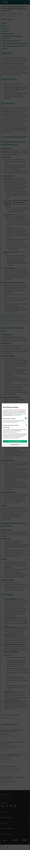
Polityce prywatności (17, 415)
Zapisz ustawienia (15, 444)
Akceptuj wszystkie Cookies (15, 441)
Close (26, 405)
